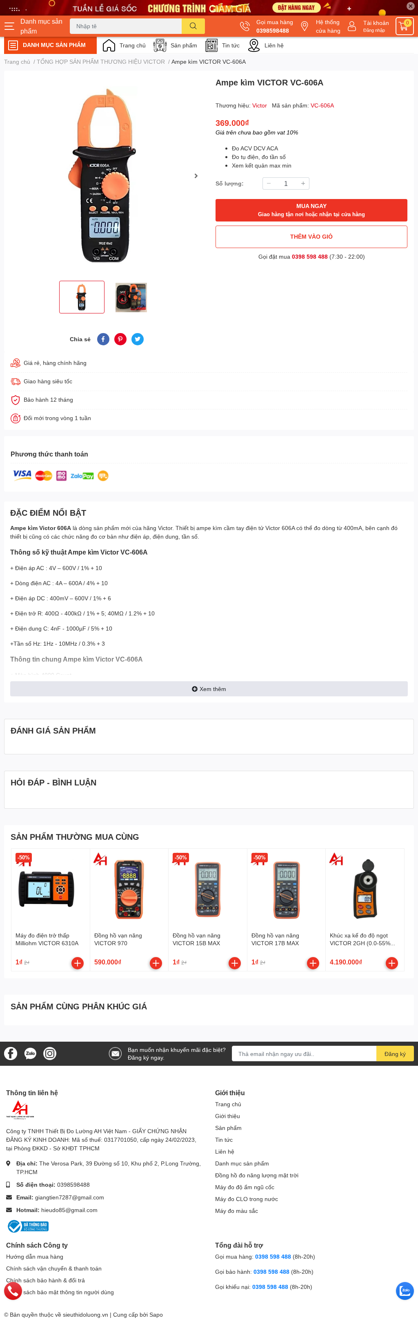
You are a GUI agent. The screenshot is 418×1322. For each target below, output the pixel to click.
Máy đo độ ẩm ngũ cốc (244, 1186)
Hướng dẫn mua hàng (34, 1256)
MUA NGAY (311, 209)
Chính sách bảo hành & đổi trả (45, 1280)
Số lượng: (230, 183)
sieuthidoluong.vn (85, 1314)
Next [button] (196, 176)
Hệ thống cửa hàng (328, 26)
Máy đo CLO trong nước (246, 1198)
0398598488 (272, 30)
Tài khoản (376, 22)
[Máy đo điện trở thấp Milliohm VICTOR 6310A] (51, 888)
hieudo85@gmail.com (69, 1209)
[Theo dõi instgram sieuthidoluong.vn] (49, 1052)
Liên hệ (274, 45)
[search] (193, 26)
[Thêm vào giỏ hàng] (77, 963)
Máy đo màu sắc (236, 1210)
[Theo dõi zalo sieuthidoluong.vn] (30, 1052)
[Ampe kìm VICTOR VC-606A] (106, 175)
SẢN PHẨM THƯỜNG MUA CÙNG (75, 836)
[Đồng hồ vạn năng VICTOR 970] (129, 888)
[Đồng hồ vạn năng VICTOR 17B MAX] (286, 888)
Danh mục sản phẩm (242, 1163)
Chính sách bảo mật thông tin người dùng (60, 1291)
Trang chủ (133, 45)
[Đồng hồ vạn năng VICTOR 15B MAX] (208, 888)
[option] (106, 175)
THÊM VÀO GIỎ (311, 236)
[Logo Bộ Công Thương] (27, 1225)
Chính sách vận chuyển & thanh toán (54, 1268)
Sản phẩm (184, 45)
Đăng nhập (374, 30)
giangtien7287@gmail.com (69, 1197)
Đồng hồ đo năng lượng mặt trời (256, 1175)
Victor (260, 105)
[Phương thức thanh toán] (61, 475)
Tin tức (231, 45)
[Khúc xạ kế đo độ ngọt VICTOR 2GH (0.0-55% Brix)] (365, 888)
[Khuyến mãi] (209, 8)
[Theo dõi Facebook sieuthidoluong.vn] (10, 1052)
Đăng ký (395, 1053)
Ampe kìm (24, 527)
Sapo (156, 1314)
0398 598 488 (310, 256)
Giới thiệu (227, 1115)
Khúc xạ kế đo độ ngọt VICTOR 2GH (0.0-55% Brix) (360, 943)
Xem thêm (213, 688)
